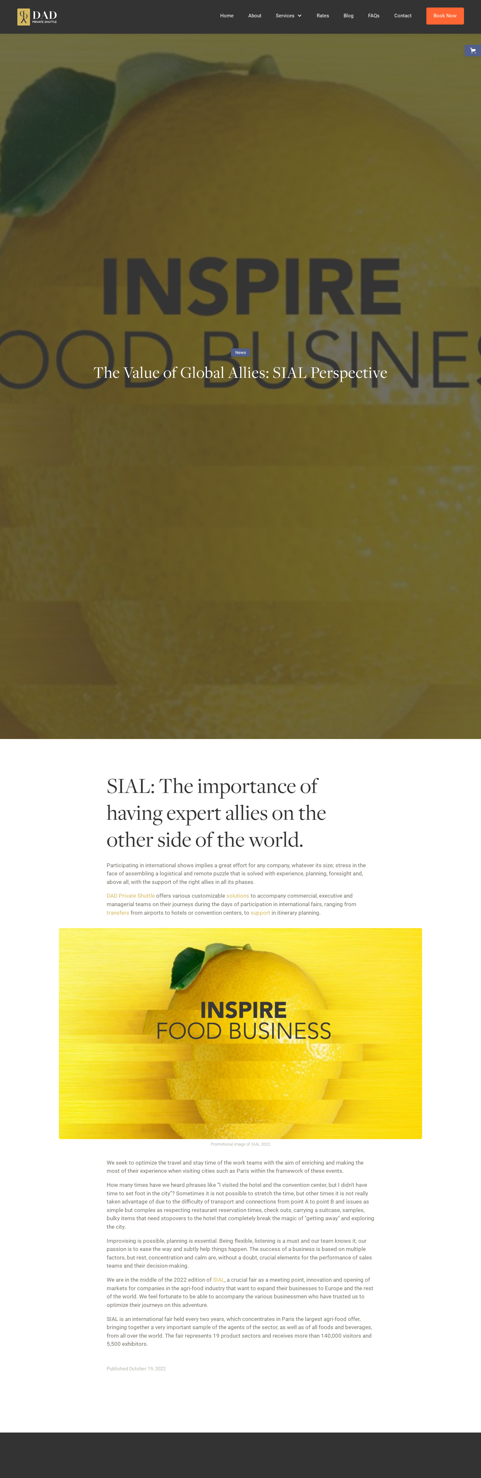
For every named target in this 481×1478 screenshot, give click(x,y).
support (260, 912)
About (254, 16)
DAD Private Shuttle (131, 895)
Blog (348, 16)
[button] (289, 15)
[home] (37, 17)
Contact (403, 16)
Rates (323, 16)
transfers (118, 912)
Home (227, 16)
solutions (237, 895)
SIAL (218, 1279)
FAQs (374, 16)
